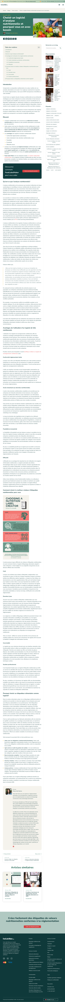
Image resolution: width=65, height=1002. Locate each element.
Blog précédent (7, 854)
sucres (52, 170)
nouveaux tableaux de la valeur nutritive (54, 153)
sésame (47, 170)
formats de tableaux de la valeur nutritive (53, 141)
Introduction (9, 49)
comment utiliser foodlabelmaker (52, 122)
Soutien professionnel (14, 76)
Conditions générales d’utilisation (54, 977)
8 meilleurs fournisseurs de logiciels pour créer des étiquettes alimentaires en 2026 (32, 894)
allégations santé (49, 115)
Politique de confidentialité (53, 980)
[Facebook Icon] (12, 958)
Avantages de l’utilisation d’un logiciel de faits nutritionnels (19, 56)
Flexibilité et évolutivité (14, 62)
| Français (50, 999)
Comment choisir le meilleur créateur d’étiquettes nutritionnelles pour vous (22, 67)
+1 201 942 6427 (51, 991)
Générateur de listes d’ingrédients (36, 985)
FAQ (48, 952)
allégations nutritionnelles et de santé (53, 113)
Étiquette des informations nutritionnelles (54, 136)
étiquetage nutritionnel (50, 133)
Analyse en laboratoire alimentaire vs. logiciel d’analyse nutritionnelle (32, 860)
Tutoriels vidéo (50, 950)
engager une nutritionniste (51, 131)
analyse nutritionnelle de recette (52, 120)
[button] (63, 5)
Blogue (9, 10)
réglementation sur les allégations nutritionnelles (54, 156)
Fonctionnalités (32, 977)
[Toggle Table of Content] (38, 47)
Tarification (49, 943)
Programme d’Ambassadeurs (53, 968)
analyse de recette (49, 117)
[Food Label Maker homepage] (4, 4)
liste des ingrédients (50, 146)
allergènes (57, 115)
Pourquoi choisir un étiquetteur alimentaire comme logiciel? (19, 78)
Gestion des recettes (33, 983)
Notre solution (15, 10)
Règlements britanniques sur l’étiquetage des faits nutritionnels (54, 167)
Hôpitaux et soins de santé (34, 970)
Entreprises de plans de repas (35, 964)
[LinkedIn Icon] (8, 958)
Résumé (8, 51)
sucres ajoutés (58, 170)
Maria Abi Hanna (14, 33)
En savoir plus (8, 898)
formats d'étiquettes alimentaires (52, 138)
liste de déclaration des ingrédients (53, 144)
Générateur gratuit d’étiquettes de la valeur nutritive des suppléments (54, 964)
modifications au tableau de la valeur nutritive (54, 149)
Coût (10, 70)
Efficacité (11, 64)
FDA (16, 219)
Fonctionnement (50, 941)
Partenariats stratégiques (52, 970)
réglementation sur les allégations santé (54, 160)
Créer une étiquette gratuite (31, 171)
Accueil (4, 10)
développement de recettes (51, 126)
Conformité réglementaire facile (16, 58)
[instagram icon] (4, 958)
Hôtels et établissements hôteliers (36, 962)
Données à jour (12, 72)
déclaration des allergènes (51, 124)
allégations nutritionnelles (51, 111)
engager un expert (49, 128)
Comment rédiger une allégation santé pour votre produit (11, 860)
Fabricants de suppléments (34, 956)
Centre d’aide (50, 954)
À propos (49, 948)
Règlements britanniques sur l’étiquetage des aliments (54, 163)
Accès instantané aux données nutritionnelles (19, 60)
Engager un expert (51, 946)
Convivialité (11, 74)
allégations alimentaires (51, 109)
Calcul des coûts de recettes (35, 988)
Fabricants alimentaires (34, 954)
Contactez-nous (50, 986)
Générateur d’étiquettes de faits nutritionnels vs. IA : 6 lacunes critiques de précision (11, 894)
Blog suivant (37, 854)
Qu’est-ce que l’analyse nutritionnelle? (15, 54)
